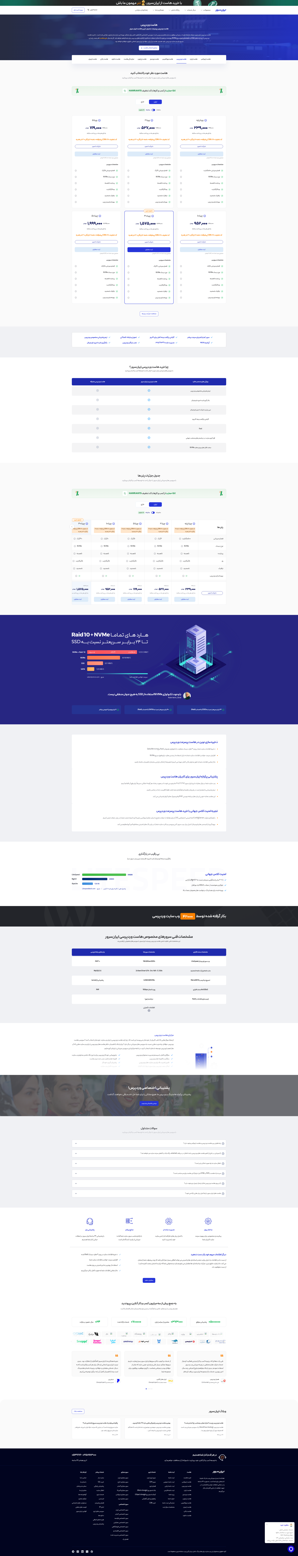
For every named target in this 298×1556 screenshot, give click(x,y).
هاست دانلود (116, 59)
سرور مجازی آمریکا (122, 1490)
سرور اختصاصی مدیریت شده (119, 1535)
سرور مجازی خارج (123, 1482)
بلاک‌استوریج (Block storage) (146, 1490)
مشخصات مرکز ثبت (168, 1507)
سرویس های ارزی (98, 1511)
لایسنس (101, 1499)
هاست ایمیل (92, 59)
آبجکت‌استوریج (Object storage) (145, 1494)
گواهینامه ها (82, 1494)
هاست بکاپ (104, 59)
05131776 (76, 1455)
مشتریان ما (82, 1490)
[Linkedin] (82, 1551)
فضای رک (125, 1539)
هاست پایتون (142, 59)
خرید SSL (101, 1482)
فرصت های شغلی (80, 1507)
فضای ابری (152, 1486)
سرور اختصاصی (123, 1504)
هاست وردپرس (181, 59)
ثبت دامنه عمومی (168, 1482)
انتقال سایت (100, 1490)
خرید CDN (152, 1503)
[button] (124, 90)
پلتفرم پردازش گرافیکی (149, 1499)
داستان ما (83, 1482)
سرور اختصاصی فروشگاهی (120, 1527)
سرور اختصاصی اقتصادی (120, 1531)
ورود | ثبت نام (78, 10)
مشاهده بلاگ (78, 1411)
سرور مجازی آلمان (122, 1486)
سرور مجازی (124, 1472)
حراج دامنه (171, 1499)
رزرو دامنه (171, 1494)
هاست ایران (193, 59)
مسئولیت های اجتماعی (79, 1503)
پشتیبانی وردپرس (98, 1524)
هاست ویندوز (154, 59)
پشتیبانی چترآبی (99, 1486)
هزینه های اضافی (98, 1520)
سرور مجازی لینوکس (122, 1494)
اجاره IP (101, 1507)
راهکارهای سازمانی (141, 10)
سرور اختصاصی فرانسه (121, 1518)
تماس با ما (83, 1478)
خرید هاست (103, 38)
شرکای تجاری (82, 1499)
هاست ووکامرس (167, 59)
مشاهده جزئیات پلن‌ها (149, 314)
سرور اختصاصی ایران (122, 1510)
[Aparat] (92, 1551)
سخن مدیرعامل (81, 1486)
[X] (87, 1551)
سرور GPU (152, 1482)
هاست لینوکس (206, 59)
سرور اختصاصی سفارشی (120, 1522)
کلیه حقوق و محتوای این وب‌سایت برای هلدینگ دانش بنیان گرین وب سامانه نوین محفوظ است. (196, 1551)
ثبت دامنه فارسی (169, 1490)
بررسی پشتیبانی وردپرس (149, 1103)
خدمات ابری (100, 1494)
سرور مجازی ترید (123, 1499)
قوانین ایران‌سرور (81, 1511)
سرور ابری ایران (151, 1478)
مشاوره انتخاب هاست (150, 48)
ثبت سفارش (201, 154)
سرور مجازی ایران (123, 1478)
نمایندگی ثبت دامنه (168, 1503)
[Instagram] (78, 1551)
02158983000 (89, 1455)
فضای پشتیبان (99, 1503)
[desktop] (149, 3)
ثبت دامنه (171, 1478)
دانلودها (101, 1515)
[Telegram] (73, 1551)
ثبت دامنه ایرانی (169, 1486)
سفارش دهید (149, 1280)
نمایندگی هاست (129, 59)
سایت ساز (101, 1478)
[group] (201, 1428)
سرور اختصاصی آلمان (121, 1514)
